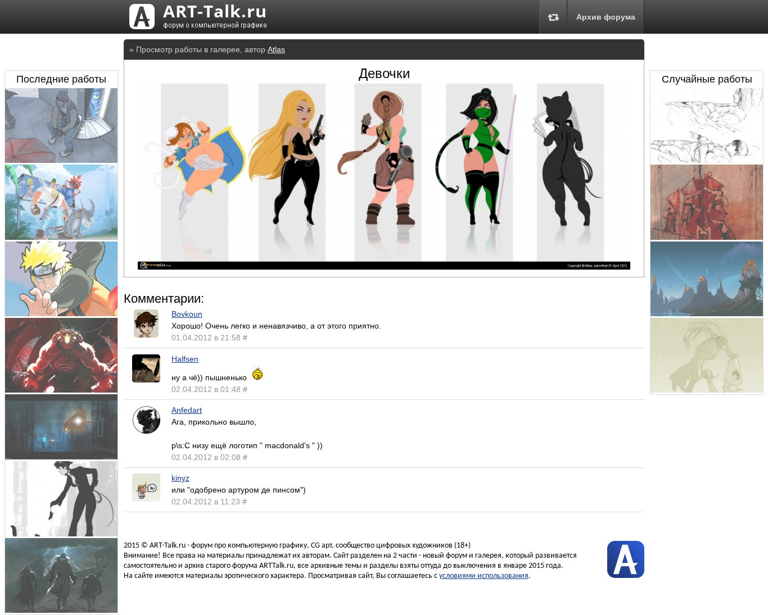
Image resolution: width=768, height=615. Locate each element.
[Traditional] (706, 160)
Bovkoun (186, 313)
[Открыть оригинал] (384, 266)
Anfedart (186, 410)
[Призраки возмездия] (61, 609)
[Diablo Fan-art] (61, 389)
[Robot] (706, 389)
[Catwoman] (61, 533)
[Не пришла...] (61, 160)
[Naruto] (61, 313)
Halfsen (184, 358)
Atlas (276, 49)
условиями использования (483, 576)
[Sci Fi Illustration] (61, 456)
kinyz (180, 477)
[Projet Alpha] (61, 237)
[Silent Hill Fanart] (706, 237)
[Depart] (706, 313)
